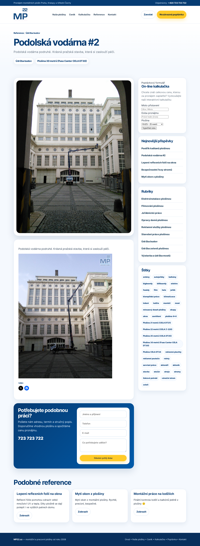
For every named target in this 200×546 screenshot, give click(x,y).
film (156, 290)
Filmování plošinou (152, 205)
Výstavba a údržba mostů (155, 255)
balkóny (172, 277)
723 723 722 (30, 438)
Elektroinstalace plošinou (156, 198)
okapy (173, 310)
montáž (167, 303)
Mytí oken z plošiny (152, 176)
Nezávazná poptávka (172, 14)
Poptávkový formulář (153, 82)
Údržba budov (33, 33)
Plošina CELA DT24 (152, 352)
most (177, 303)
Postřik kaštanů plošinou (155, 148)
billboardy (161, 283)
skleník (176, 365)
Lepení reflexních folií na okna (158, 162)
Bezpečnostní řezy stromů (156, 169)
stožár (157, 371)
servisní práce (149, 365)
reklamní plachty (173, 352)
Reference (99, 14)
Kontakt (112, 14)
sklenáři (164, 365)
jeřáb (172, 290)
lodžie (156, 303)
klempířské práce (151, 296)
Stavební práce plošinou (155, 234)
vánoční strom (168, 378)
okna (145, 316)
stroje (167, 371)
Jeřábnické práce (151, 212)
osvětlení (156, 316)
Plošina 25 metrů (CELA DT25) (157, 336)
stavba (146, 371)
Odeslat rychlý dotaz (103, 458)
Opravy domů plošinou (154, 220)
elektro (174, 283)
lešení (146, 303)
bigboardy (148, 283)
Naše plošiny (59, 14)
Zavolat (148, 14)
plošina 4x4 (171, 316)
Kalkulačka (84, 14)
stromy (177, 371)
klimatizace (169, 296)
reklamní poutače (151, 358)
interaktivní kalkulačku (159, 99)
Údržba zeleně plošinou (155, 248)
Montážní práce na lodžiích (154, 494)
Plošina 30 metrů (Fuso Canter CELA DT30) (160, 344)
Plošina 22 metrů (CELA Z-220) (157, 329)
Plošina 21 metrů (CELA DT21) (157, 323)
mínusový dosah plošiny (154, 310)
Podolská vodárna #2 (153, 155)
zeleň (145, 384)
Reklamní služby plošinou (156, 227)
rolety (167, 358)
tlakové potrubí (150, 378)
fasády (146, 290)
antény (146, 277)
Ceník (72, 14)
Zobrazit (24, 515)
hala (164, 290)
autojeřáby (159, 277)
